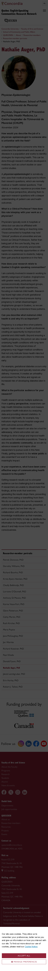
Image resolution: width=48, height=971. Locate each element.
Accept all (24, 956)
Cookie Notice (31, 946)
